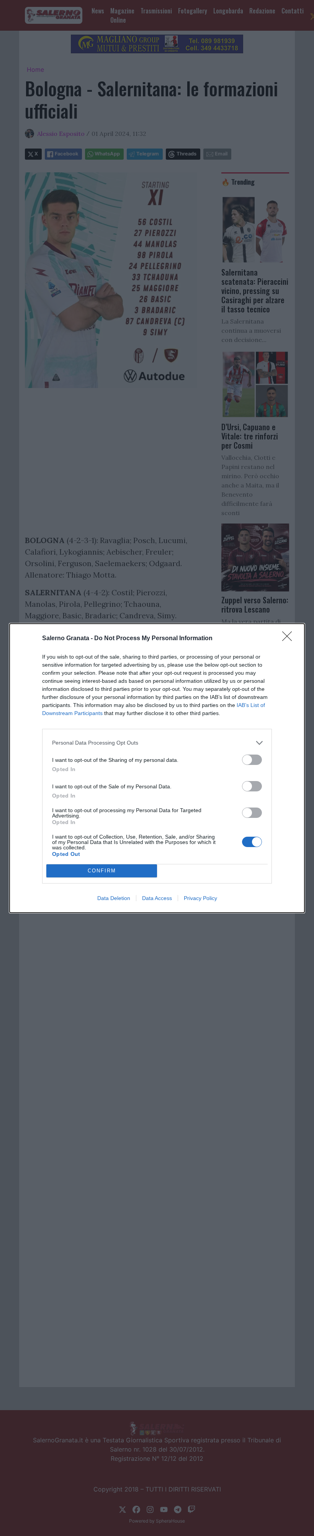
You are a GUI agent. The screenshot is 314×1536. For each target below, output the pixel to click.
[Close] (289, 638)
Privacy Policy (200, 898)
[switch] (252, 760)
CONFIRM (102, 871)
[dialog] (157, 768)
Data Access (157, 898)
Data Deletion (113, 898)
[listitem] (157, 743)
